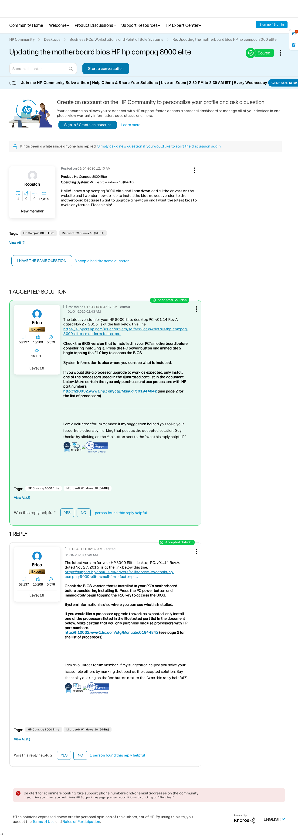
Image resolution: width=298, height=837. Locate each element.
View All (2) (17, 243)
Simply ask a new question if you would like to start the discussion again (159, 146)
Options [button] (283, 52)
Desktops (52, 39)
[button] (193, 169)
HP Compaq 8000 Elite (39, 233)
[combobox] (43, 68)
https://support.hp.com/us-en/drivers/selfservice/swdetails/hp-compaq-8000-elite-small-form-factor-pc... (119, 574)
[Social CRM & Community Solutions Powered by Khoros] (244, 819)
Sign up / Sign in (271, 25)
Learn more (131, 125)
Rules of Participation (81, 821)
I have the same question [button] (41, 260)
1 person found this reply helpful (119, 513)
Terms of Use (44, 821)
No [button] (83, 512)
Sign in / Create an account (87, 125)
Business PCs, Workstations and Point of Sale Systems (116, 39)
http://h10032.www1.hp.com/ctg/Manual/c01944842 (110, 391)
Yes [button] (67, 512)
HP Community (22, 39)
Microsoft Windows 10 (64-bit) (83, 233)
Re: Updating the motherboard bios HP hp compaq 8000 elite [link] (225, 39)
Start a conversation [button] (106, 68)
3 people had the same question (102, 261)
